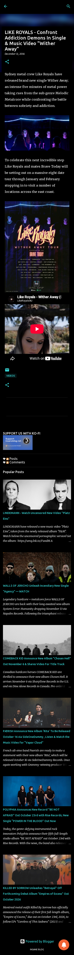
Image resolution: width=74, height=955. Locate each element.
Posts (13, 458)
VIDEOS (10, 375)
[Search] (68, 6)
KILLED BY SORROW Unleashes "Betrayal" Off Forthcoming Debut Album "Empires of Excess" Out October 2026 (36, 893)
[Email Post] (7, 371)
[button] (7, 62)
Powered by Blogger (39, 941)
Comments (17, 462)
